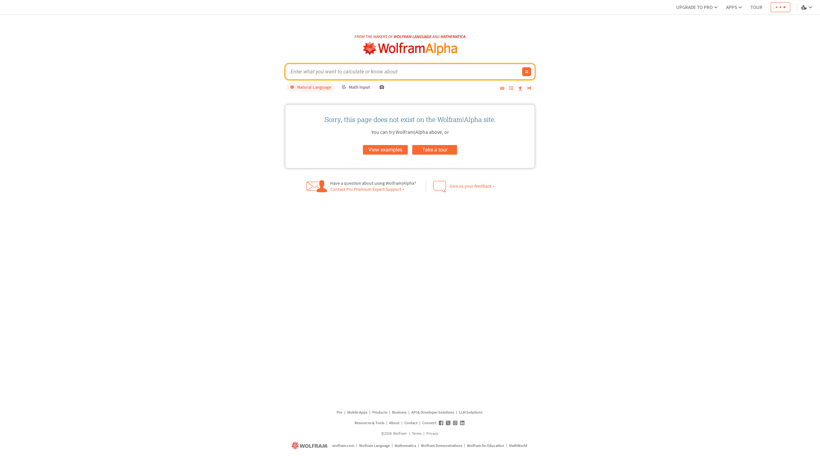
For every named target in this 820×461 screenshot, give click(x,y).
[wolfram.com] (310, 445)
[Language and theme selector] (807, 7)
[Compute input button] (526, 71)
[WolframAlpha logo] (410, 48)
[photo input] (382, 87)
